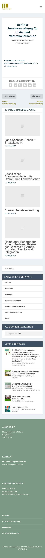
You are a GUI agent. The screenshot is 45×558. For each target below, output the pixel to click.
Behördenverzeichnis (20, 40)
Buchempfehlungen (13, 300)
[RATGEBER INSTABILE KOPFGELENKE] (8, 398)
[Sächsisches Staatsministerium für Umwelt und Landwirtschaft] (22, 159)
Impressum (6, 527)
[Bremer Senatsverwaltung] (22, 196)
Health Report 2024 (19, 407)
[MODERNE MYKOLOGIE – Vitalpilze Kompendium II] (8, 386)
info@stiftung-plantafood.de (14, 462)
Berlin (31, 40)
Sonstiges (15, 378)
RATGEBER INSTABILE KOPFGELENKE (21, 398)
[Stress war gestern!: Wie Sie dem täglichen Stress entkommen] (8, 373)
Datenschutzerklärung (11, 521)
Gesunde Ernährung (18, 365)
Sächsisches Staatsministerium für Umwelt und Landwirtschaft (22, 176)
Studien (8, 283)
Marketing (15, 411)
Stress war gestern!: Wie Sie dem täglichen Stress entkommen (25, 372)
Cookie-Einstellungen (11, 533)
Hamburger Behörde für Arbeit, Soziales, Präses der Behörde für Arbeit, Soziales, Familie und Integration (20, 247)
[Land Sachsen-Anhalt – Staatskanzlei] (22, 125)
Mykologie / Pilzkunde (32, 390)
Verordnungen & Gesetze (15, 306)
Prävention (9, 294)
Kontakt (5, 515)
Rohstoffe (9, 288)
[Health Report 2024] (8, 409)
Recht (7, 318)
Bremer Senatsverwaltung (22, 210)
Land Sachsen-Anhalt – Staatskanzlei (20, 141)
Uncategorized (27, 388)
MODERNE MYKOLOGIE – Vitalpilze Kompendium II (22, 385)
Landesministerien (23, 43)
